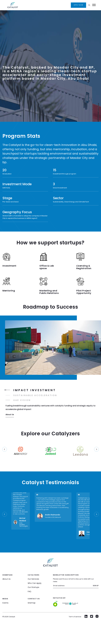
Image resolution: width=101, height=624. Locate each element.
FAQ (29, 591)
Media (5, 599)
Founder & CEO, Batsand (53, 517)
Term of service (75, 617)
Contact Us (34, 599)
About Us (10, 414)
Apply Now (78, 5)
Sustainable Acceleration (35, 395)
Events (5, 603)
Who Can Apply (34, 583)
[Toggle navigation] (94, 5)
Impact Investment (34, 390)
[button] (96, 449)
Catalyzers (33, 575)
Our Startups (33, 587)
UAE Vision (22, 400)
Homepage (7, 575)
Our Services (33, 579)
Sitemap (31, 603)
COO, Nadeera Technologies (23, 524)
